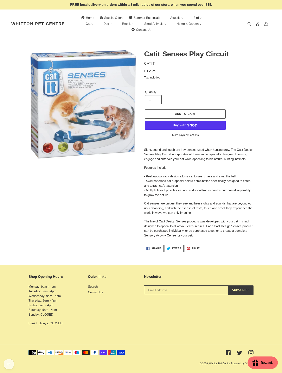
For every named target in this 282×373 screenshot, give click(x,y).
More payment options (185, 135)
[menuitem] (87, 18)
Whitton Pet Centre (38, 23)
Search (93, 286)
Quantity (150, 92)
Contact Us (95, 292)
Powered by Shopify (242, 363)
